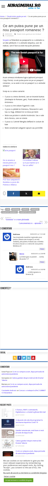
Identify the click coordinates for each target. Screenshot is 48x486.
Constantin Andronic (9, 390)
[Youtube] (33, 358)
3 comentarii (9, 36)
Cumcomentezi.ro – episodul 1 (31, 222)
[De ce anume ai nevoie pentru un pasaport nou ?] (11, 154)
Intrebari (38, 34)
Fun (7, 209)
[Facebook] (13, 193)
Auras (21, 254)
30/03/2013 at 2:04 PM (38, 254)
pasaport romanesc (27, 212)
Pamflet (25, 209)
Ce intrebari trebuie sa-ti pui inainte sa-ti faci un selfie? (31, 162)
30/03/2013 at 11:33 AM (37, 234)
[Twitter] (26, 193)
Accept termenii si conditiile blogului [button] (18, 480)
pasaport (35, 209)
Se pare (6, 40)
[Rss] (15, 358)
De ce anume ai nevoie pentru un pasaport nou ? (9, 162)
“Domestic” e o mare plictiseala (17, 219)
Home (2, 16)
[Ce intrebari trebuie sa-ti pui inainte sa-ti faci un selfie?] (31, 154)
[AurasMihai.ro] (24, 6)
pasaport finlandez (9, 212)
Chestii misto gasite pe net (16, 16)
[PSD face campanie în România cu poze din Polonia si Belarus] (11, 173)
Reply (42, 249)
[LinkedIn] (29, 358)
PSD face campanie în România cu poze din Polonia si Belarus (11, 182)
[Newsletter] (39, 193)
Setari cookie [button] (9, 476)
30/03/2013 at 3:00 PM (38, 269)
